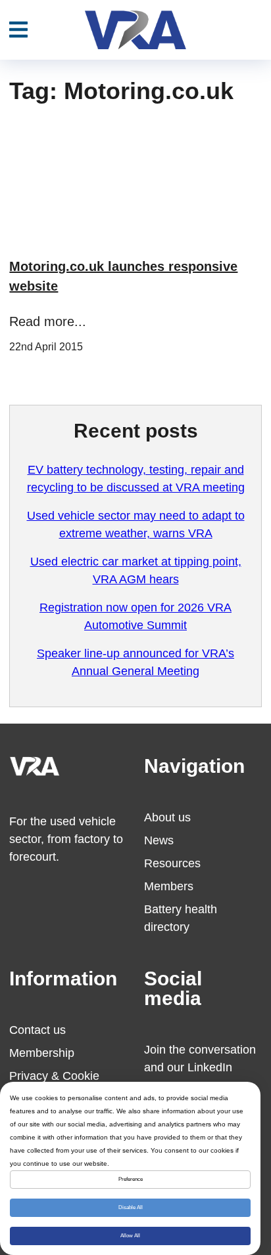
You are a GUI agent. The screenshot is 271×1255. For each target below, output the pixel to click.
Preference (130, 1179)
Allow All (130, 1236)
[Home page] (135, 29)
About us (167, 817)
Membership (41, 1053)
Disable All (130, 1207)
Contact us (37, 1030)
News (159, 840)
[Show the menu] (18, 30)
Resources (172, 863)
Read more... (47, 321)
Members (168, 886)
